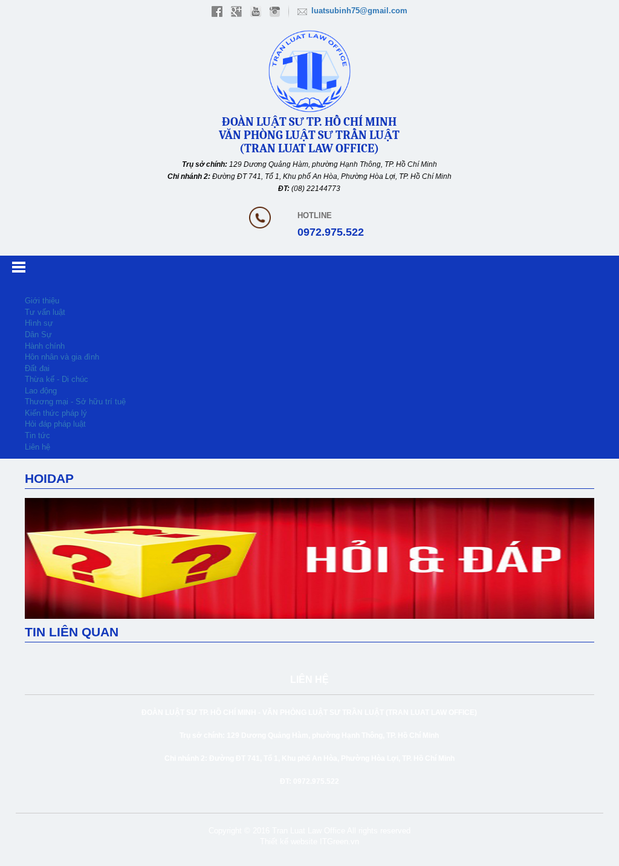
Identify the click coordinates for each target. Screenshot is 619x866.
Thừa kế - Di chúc (56, 379)
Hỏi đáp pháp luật (55, 423)
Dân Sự (38, 334)
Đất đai (37, 368)
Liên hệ (37, 446)
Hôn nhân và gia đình (62, 356)
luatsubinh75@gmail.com (359, 10)
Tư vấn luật (45, 312)
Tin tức (37, 435)
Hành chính (45, 346)
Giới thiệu (42, 300)
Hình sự (39, 323)
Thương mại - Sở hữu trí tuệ (75, 401)
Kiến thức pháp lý (56, 413)
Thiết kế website (288, 841)
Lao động (41, 390)
